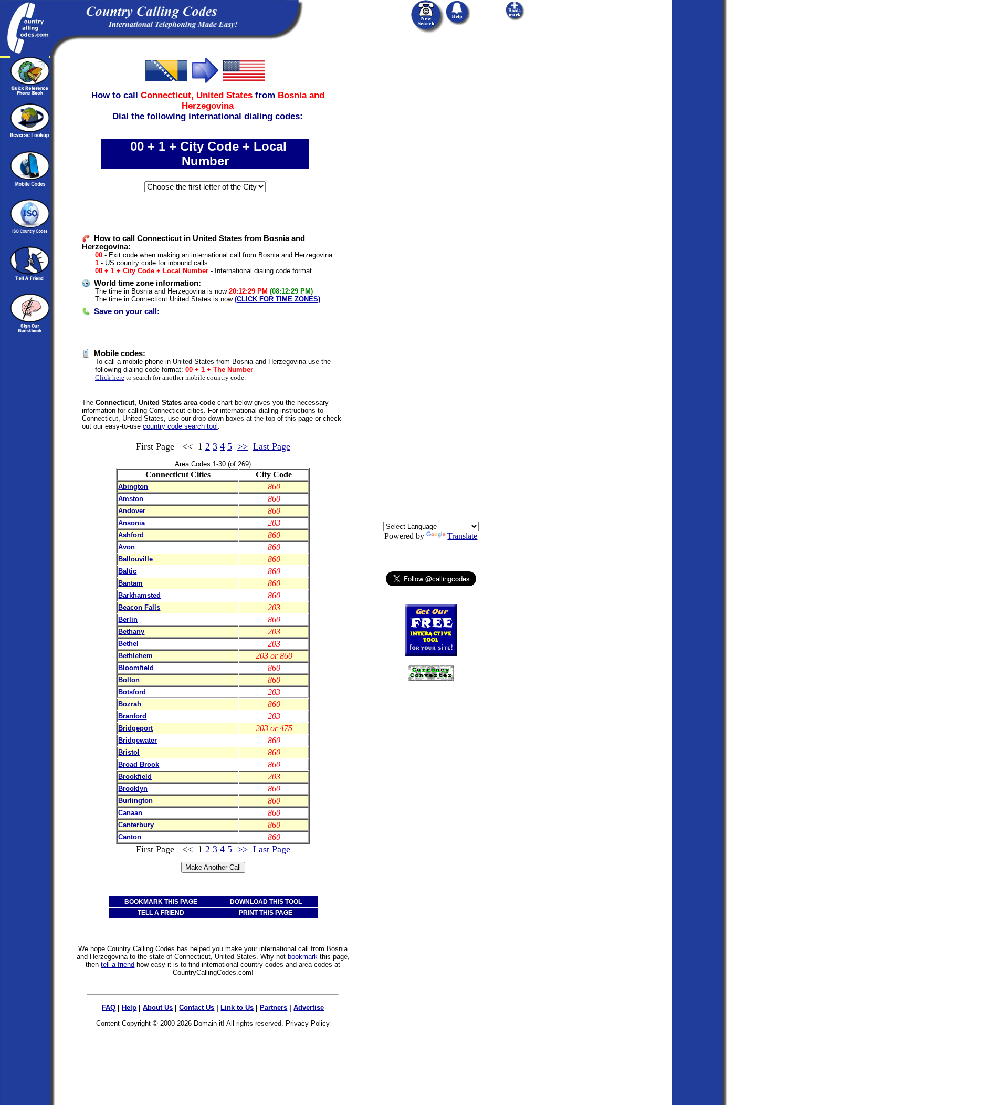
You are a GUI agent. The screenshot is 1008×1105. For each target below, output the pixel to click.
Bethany (131, 631)
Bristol (129, 752)
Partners (273, 1008)
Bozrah (129, 704)
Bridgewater (137, 740)
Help (129, 1008)
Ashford (131, 535)
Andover (131, 511)
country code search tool (180, 426)
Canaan (130, 813)
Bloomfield (136, 668)
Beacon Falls (139, 607)
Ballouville (135, 559)
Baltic (127, 571)
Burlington (135, 801)
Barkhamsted (139, 595)
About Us (158, 1008)
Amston (130, 499)
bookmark (303, 957)
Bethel (128, 644)
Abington (133, 487)
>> (242, 446)
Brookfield (135, 776)
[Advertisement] (431, 213)
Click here (109, 377)
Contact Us (196, 1008)
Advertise (308, 1008)
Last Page (271, 446)
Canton (129, 837)
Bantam (130, 583)
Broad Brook (138, 764)
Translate (462, 535)
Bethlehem (135, 656)
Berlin (128, 619)
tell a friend (117, 964)
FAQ (109, 1008)
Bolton (129, 680)
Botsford (132, 692)
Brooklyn (133, 789)
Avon (126, 547)
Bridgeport (135, 728)
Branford (132, 716)
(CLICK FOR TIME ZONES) (277, 299)
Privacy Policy (308, 1023)
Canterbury (136, 825)
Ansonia (131, 523)
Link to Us (237, 1008)
